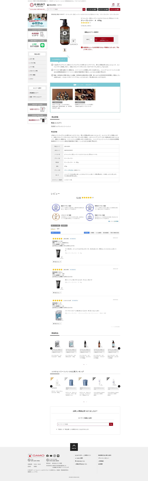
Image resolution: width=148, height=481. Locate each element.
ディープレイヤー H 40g (75, 253)
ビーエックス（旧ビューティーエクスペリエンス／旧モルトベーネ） (100, 18)
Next (119, 348)
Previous (51, 348)
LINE (58, 456)
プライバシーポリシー (103, 458)
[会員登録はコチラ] (37, 37)
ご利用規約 (101, 461)
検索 (111, 424)
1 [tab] (84, 366)
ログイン (60, 5)
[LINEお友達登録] (37, 48)
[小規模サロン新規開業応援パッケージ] (37, 27)
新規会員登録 (52, 5)
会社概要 (100, 464)
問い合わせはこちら (80, 461)
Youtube (51, 456)
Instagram (54, 456)
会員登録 (118, 6)
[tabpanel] (64, 32)
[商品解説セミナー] (37, 123)
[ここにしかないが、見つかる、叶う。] (37, 9)
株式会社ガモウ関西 (57, 463)
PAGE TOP (74, 448)
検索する (84, 9)
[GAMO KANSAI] (36, 457)
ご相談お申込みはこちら (81, 464)
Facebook (47, 456)
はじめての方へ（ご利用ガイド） (83, 455)
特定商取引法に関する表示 (104, 455)
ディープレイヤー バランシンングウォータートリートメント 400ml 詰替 (87, 313)
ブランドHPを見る (68, 170)
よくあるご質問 (79, 458)
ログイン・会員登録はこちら (104, 39)
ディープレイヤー (68, 158)
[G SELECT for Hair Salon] (37, 5)
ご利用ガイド (113, 6)
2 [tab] (86, 366)
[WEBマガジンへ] (37, 112)
